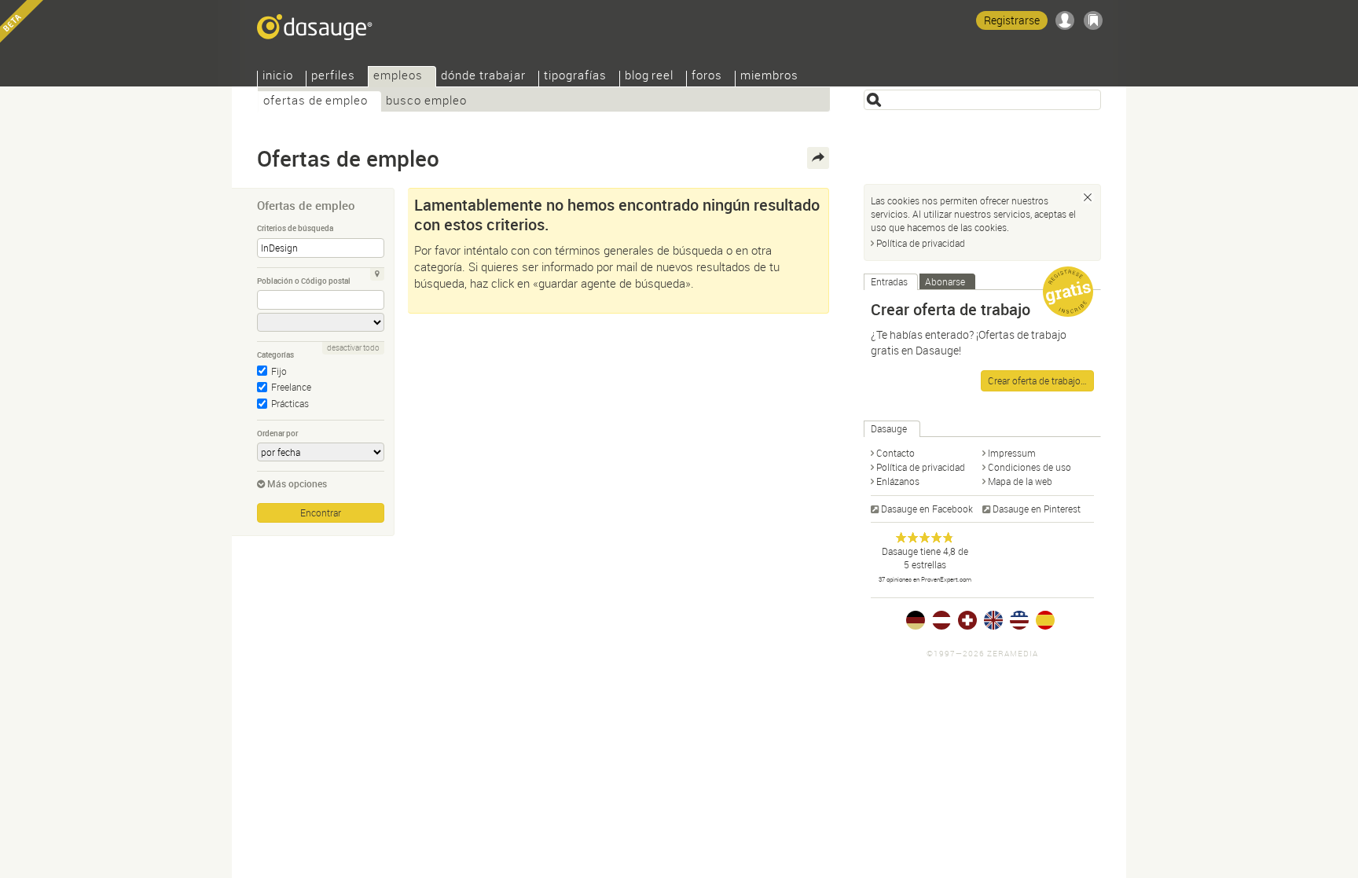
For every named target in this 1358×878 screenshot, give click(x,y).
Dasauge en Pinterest (1037, 508)
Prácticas (290, 403)
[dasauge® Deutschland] (915, 620)
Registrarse (1012, 20)
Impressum (1012, 452)
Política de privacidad (920, 243)
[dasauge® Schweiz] (967, 620)
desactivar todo (353, 348)
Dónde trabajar (483, 77)
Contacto (895, 452)
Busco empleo (426, 102)
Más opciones (297, 483)
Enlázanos (897, 481)
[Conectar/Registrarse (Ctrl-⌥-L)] (1065, 20)
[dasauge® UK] (993, 620)
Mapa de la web (1020, 481)
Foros (707, 77)
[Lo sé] (1087, 197)
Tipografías (575, 77)
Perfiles (333, 77)
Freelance (291, 386)
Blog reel (649, 77)
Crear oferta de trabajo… (1037, 380)
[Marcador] (1093, 20)
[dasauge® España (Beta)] (1045, 620)
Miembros (769, 77)
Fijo (279, 371)
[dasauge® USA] (1019, 620)
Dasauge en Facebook (927, 508)
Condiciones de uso (1029, 467)
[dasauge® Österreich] (941, 620)
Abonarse (945, 281)
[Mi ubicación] (377, 274)
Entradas (889, 281)
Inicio (277, 77)
